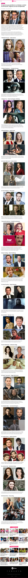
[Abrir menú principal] (1, 1)
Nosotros (16, 576)
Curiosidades (3, 3)
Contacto (12, 576)
